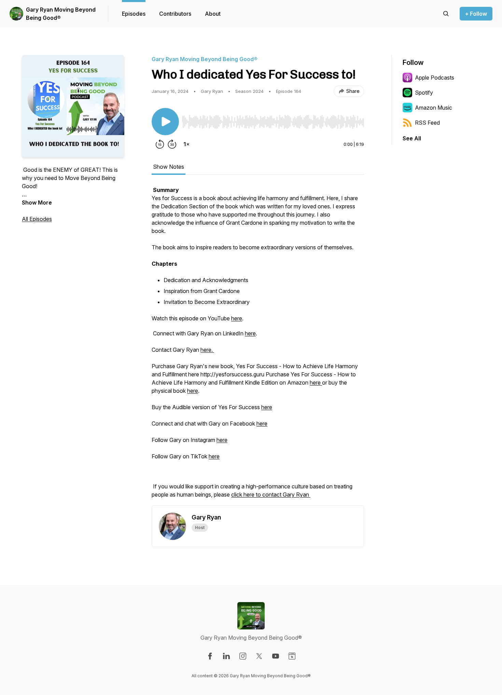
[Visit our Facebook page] (210, 656)
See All (412, 138)
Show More (37, 202)
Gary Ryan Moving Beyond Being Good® (61, 13)
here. (207, 349)
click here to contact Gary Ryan (270, 494)
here (236, 318)
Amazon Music (433, 107)
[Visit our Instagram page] (242, 656)
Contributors (175, 13)
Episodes (133, 13)
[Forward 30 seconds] (172, 144)
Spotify (424, 92)
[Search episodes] (446, 14)
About (213, 13)
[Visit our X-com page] (259, 656)
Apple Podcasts (434, 77)
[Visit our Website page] (292, 656)
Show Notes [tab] (168, 166)
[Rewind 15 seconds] (160, 144)
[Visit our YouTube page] (275, 656)
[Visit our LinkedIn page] (226, 656)
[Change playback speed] (186, 144)
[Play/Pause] (165, 121)
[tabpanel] (258, 345)
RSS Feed (427, 122)
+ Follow (476, 13)
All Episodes (37, 219)
